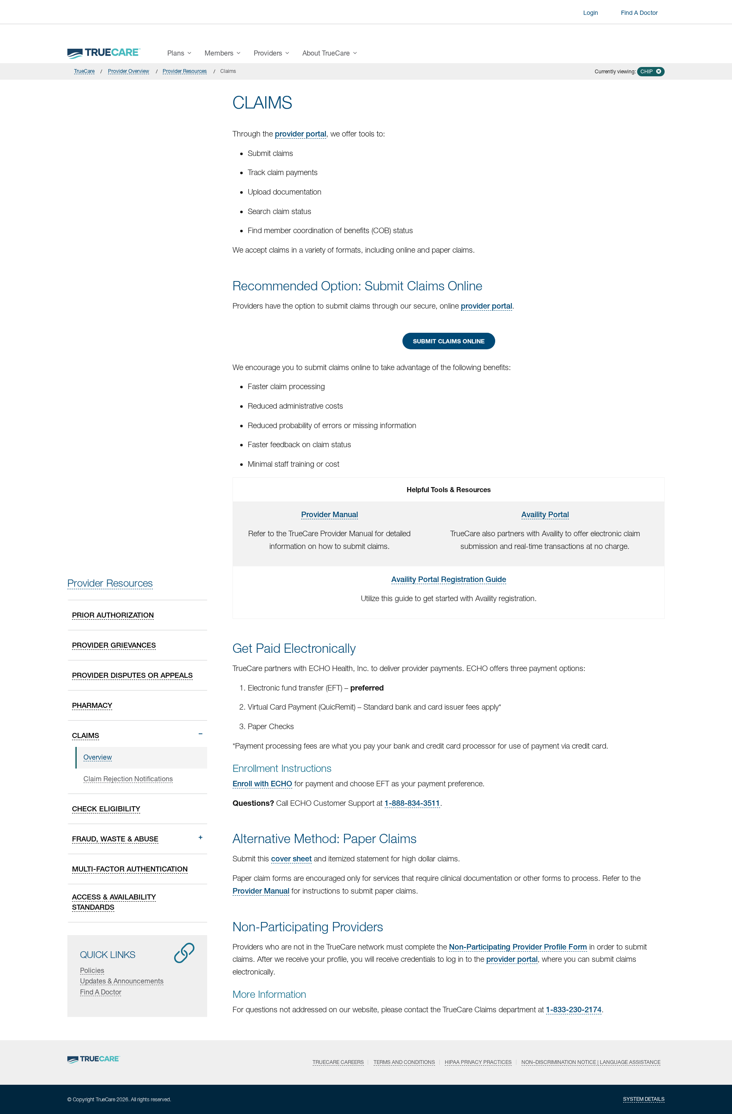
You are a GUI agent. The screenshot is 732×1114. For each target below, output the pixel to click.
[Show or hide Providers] (290, 53)
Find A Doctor (639, 12)
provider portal (300, 133)
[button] (651, 71)
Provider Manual (329, 514)
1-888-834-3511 (412, 803)
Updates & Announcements (122, 981)
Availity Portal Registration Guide (448, 579)
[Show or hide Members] (241, 53)
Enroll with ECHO (262, 783)
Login (590, 12)
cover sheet (291, 858)
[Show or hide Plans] (192, 53)
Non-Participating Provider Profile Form (518, 946)
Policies (92, 970)
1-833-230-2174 (574, 1009)
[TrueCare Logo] (104, 52)
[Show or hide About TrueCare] (357, 53)
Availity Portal (545, 514)
